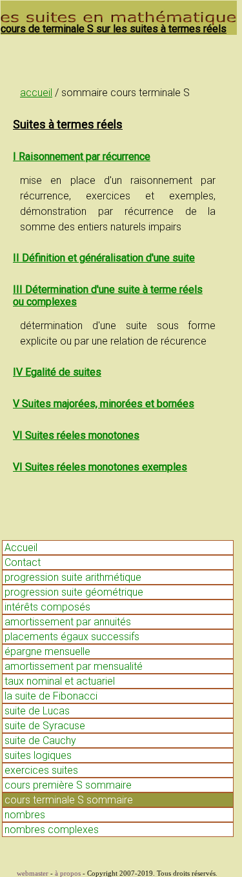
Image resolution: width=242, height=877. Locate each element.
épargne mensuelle (47, 651)
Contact (23, 562)
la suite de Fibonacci (51, 696)
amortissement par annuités (68, 622)
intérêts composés (47, 607)
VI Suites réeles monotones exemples (100, 467)
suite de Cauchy (40, 740)
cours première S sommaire (68, 785)
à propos (68, 873)
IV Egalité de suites (57, 372)
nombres (25, 815)
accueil (36, 92)
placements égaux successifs (72, 636)
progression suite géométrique (74, 592)
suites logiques (38, 755)
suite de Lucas (37, 711)
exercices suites (41, 770)
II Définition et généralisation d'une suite (104, 258)
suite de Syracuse (45, 726)
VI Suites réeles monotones (76, 435)
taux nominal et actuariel (60, 681)
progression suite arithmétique (73, 577)
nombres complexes (52, 829)
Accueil (21, 547)
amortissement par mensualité (74, 666)
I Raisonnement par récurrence (81, 156)
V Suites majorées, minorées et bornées (103, 404)
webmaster (32, 873)
